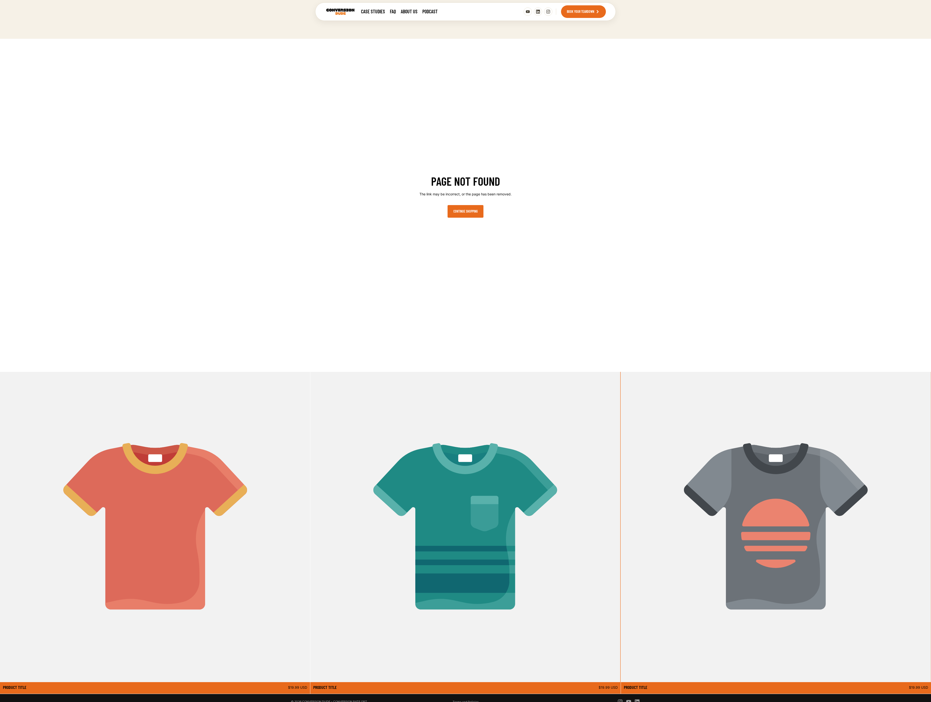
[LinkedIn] (538, 12)
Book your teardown (580, 11)
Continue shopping (465, 211)
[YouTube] (528, 12)
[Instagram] (548, 12)
